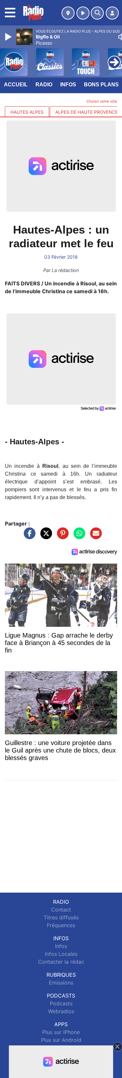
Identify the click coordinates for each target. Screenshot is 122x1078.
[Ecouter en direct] (82, 13)
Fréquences (61, 925)
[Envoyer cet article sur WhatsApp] (77, 536)
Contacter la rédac (61, 961)
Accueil (16, 84)
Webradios (61, 1011)
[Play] (9, 37)
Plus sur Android (61, 1040)
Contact (61, 909)
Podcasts (61, 1003)
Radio (43, 84)
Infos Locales (61, 954)
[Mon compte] (112, 13)
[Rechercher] (97, 13)
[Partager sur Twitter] (44, 536)
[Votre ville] (68, 13)
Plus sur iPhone (61, 1032)
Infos (68, 84)
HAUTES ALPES (27, 112)
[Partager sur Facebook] (27, 536)
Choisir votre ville (102, 101)
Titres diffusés (61, 917)
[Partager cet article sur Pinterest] (61, 536)
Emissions (61, 982)
